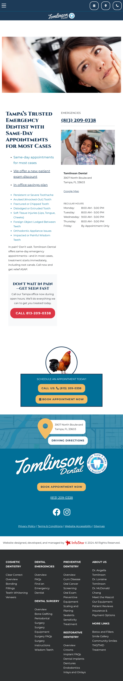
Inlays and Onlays (74, 672)
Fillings (10, 588)
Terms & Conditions (50, 526)
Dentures (69, 663)
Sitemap (99, 526)
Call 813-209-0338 (33, 313)
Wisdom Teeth (44, 649)
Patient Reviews (102, 606)
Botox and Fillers (103, 631)
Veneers (11, 597)
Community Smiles (104, 640)
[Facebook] (58, 514)
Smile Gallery (100, 636)
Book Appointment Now (62, 399)
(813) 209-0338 (78, 120)
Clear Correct (14, 574)
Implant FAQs (72, 654)
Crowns (68, 649)
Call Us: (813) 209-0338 (61, 388)
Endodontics (71, 667)
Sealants (68, 615)
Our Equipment (102, 601)
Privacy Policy (27, 526)
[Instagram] (67, 514)
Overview (12, 579)
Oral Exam (69, 592)
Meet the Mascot (103, 597)
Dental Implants (73, 658)
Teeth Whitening (17, 592)
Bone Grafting (43, 613)
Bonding (11, 583)
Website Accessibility (78, 526)
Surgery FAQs (43, 636)
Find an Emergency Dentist (42, 588)
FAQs (38, 579)
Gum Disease (71, 579)
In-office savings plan (30, 185)
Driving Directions (68, 440)
